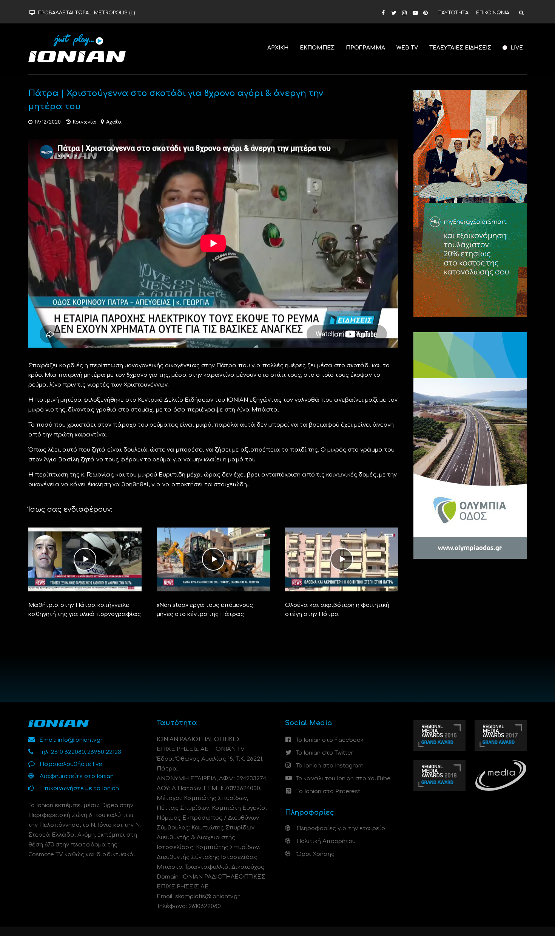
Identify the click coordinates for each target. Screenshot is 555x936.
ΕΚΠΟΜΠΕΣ (317, 48)
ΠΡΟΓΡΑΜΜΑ (365, 48)
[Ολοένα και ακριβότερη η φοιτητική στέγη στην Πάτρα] (341, 559)
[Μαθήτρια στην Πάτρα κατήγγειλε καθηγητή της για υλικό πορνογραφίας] (85, 559)
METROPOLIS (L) (114, 12)
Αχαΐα (114, 122)
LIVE (516, 48)
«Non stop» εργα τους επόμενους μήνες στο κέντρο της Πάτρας (205, 609)
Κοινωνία (84, 122)
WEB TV (407, 48)
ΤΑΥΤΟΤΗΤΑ (453, 12)
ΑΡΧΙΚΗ (277, 48)
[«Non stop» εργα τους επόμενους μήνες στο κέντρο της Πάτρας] (213, 559)
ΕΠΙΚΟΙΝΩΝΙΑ (492, 12)
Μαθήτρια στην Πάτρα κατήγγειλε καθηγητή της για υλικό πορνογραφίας (84, 609)
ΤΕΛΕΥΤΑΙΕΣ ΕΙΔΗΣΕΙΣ (460, 48)
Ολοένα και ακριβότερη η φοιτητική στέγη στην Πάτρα (337, 609)
